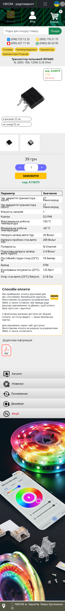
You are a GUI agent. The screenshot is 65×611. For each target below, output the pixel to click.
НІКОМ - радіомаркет (18, 4)
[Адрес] (3, 607)
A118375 (34, 182)
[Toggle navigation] (45, 4)
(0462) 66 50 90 (49, 43)
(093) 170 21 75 (49, 39)
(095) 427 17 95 (20, 43)
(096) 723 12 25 (20, 39)
